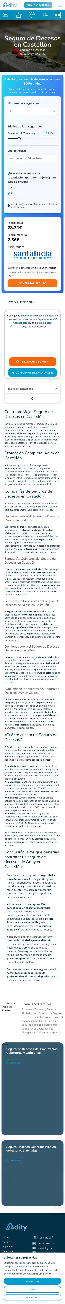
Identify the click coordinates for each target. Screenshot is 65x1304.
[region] (32, 1278)
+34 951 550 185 (45, 1243)
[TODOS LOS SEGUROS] (58, 15)
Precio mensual (18, 235)
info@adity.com (45, 1248)
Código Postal (17, 150)
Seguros (7, 1241)
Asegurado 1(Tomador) (21, 133)
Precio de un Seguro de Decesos (23, 747)
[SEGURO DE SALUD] (32, 15)
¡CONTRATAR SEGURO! (32, 283)
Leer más (15, 1062)
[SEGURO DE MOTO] (45, 15)
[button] (60, 5)
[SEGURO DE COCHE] (6, 15)
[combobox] (32, 111)
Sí (12, 188)
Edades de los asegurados (25, 126)
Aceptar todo (32, 1281)
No (13, 193)
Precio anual (16, 223)
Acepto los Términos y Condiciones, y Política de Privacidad (34, 205)
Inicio (5, 1237)
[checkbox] (9, 205)
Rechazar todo (32, 1297)
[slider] (19, 138)
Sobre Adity (9, 1251)
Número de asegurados (23, 103)
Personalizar (33, 1289)
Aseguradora (16, 247)
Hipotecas (8, 1246)
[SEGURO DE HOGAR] (19, 15)
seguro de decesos (38, 430)
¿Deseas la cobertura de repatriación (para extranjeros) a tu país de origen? (32, 177)
